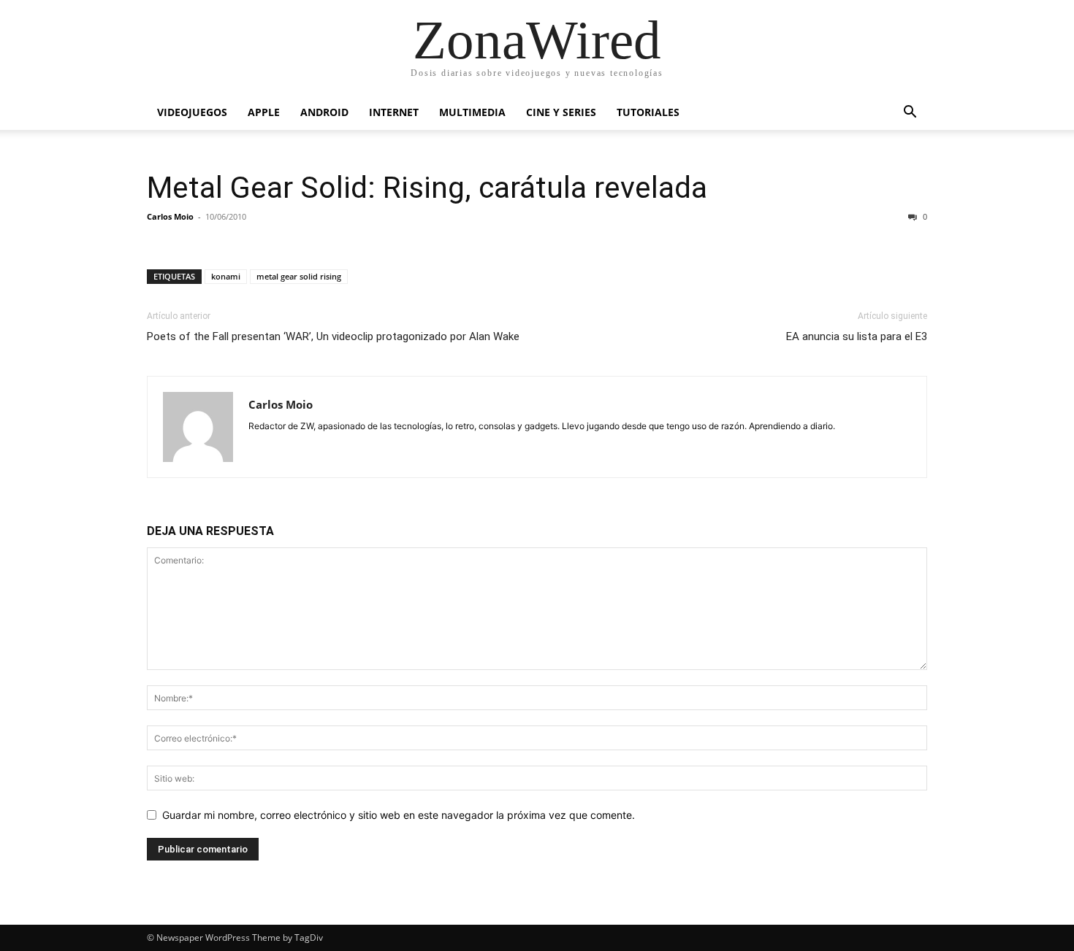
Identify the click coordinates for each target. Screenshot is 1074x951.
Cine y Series (561, 112)
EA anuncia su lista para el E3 (856, 336)
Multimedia (472, 112)
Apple (264, 112)
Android (324, 112)
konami (225, 276)
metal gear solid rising (298, 276)
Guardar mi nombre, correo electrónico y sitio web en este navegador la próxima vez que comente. (398, 815)
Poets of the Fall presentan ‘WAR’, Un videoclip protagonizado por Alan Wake (333, 336)
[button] (909, 113)
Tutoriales (648, 112)
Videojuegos (192, 112)
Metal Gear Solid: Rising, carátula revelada (427, 187)
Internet (394, 112)
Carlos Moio (170, 216)
